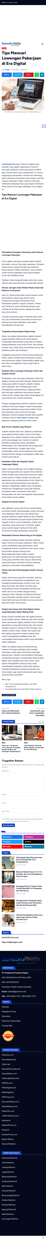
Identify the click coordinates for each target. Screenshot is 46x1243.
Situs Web (5, 811)
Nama (4, 794)
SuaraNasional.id (9, 1059)
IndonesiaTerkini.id (9, 1158)
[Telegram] (42, 75)
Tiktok (28, 842)
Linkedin (29, 846)
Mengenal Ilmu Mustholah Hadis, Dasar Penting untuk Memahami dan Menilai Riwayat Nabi (29, 902)
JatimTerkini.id (8, 1162)
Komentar (6, 771)
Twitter (7, 842)
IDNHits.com (7, 1083)
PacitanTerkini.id (8, 1205)
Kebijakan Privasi (9, 1011)
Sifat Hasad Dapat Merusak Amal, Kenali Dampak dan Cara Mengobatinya (29, 859)
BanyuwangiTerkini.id (10, 1195)
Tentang (5, 1007)
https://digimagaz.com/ (12, 942)
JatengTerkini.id (8, 1167)
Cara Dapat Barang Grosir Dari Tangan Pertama (23, 689)
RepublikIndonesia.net (11, 1069)
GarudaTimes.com (9, 1134)
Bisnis (4, 48)
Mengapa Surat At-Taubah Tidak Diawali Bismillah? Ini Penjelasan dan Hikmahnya (29, 888)
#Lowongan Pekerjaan (9, 695)
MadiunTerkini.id (8, 1200)
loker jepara (22, 417)
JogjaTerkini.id (8, 1172)
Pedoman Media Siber (11, 1021)
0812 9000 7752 (29, 996)
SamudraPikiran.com (10, 1102)
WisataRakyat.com (10, 1106)
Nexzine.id (6, 1120)
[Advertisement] (24, 23)
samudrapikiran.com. (11, 164)
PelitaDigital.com (9, 1088)
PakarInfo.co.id (8, 1111)
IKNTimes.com (8, 1097)
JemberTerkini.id (8, 1191)
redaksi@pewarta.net (17, 991)
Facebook (8, 837)
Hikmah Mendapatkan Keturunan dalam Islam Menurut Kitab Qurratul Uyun (29, 917)
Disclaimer (6, 1016)
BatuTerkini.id (7, 1186)
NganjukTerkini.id (9, 1209)
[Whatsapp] (36, 75)
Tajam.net (6, 1064)
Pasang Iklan (7, 1025)
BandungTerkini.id (9, 1177)
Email (4, 803)
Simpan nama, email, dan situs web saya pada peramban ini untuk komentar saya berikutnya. (23, 820)
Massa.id (5, 1130)
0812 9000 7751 (13, 996)
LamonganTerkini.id (10, 1219)
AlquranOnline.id (8, 1144)
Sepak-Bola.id (7, 1139)
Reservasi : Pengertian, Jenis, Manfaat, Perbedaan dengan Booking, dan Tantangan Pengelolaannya (11, 748)
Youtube (8, 846)
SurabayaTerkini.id (9, 1181)
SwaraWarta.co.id (9, 1073)
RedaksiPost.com (9, 1125)
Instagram (29, 837)
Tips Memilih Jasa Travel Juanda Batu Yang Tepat (36, 713)
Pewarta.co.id (7, 1055)
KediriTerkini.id (8, 1214)
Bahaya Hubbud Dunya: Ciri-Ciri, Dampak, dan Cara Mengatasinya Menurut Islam (29, 874)
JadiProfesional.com (10, 1116)
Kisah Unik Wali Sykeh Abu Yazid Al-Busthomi (11, 712)
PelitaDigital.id (8, 1092)
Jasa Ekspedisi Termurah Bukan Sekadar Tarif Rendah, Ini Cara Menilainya (34, 747)
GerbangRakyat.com (10, 1078)
